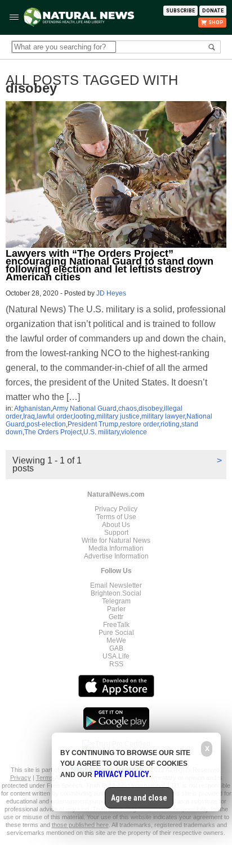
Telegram (116, 601)
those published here (80, 824)
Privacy (20, 777)
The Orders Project (53, 432)
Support (116, 533)
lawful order (54, 416)
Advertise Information (116, 556)
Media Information (116, 548)
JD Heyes (111, 293)
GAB (116, 648)
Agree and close (139, 797)
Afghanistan (32, 408)
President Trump (93, 424)
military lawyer (163, 416)
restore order (139, 424)
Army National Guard (84, 408)
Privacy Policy (116, 509)
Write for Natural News (116, 540)
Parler (116, 609)
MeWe (116, 640)
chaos (127, 408)
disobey (150, 408)
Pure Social (116, 633)
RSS (116, 664)
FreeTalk (116, 625)
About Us (116, 525)
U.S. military (101, 432)
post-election (46, 424)
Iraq (29, 416)
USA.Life (116, 656)
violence (134, 432)
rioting (170, 424)
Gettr (116, 617)
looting (84, 416)
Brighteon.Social (116, 593)
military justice (118, 416)
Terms (45, 777)
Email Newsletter (116, 585)
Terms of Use (116, 517)
